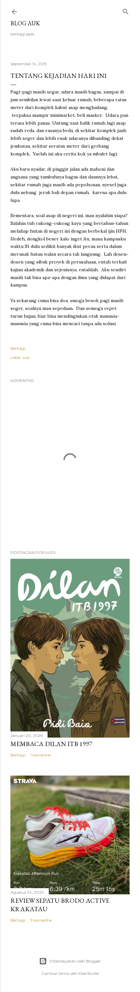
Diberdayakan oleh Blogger (75, 961)
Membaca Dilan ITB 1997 (51, 744)
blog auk (25, 23)
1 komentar (40, 755)
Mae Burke (88, 973)
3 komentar (41, 920)
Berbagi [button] (17, 348)
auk (26, 357)
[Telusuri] (126, 10)
